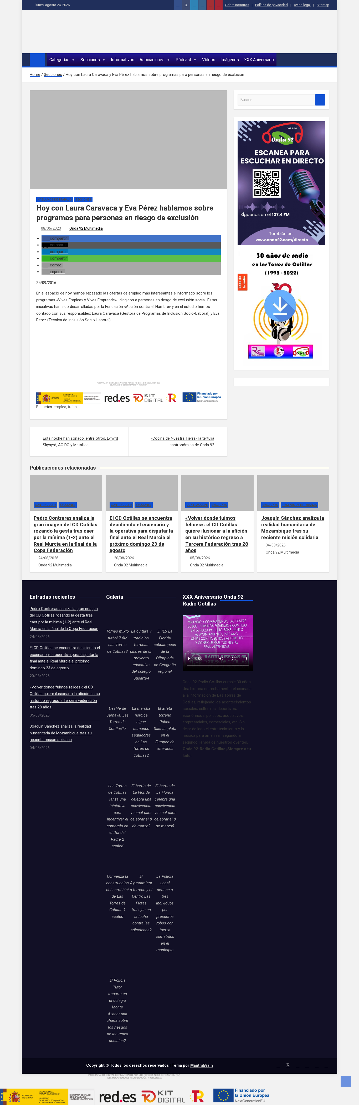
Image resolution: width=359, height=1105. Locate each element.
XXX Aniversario (259, 59)
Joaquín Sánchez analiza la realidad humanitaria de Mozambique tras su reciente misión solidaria (292, 527)
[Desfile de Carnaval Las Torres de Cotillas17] (117, 694)
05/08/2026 (200, 558)
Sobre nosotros (237, 5)
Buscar (320, 100)
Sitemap (323, 5)
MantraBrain (201, 1065)
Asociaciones (152, 59)
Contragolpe (45, 505)
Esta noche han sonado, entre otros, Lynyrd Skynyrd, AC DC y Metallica (80, 442)
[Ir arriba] (346, 1081)
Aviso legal (302, 5)
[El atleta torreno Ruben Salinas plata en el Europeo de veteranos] (165, 694)
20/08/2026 (124, 558)
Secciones (90, 59)
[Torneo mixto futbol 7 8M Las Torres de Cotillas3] (117, 617)
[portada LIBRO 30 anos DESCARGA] (280, 248)
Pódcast (183, 59)
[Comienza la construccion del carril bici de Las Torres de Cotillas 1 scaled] (117, 862)
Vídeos (208, 59)
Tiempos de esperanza (299, 505)
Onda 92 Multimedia (86, 228)
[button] (55, 238)
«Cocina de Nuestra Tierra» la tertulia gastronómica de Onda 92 (182, 442)
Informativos (122, 59)
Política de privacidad (271, 5)
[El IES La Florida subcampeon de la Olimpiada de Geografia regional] (165, 617)
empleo (60, 407)
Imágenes (229, 59)
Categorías (59, 59)
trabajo (74, 407)
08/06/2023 (51, 228)
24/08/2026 (48, 558)
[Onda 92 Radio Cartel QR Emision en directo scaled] (281, 124)
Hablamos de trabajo (55, 199)
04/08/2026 (276, 545)
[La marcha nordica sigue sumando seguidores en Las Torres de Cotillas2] (141, 694)
